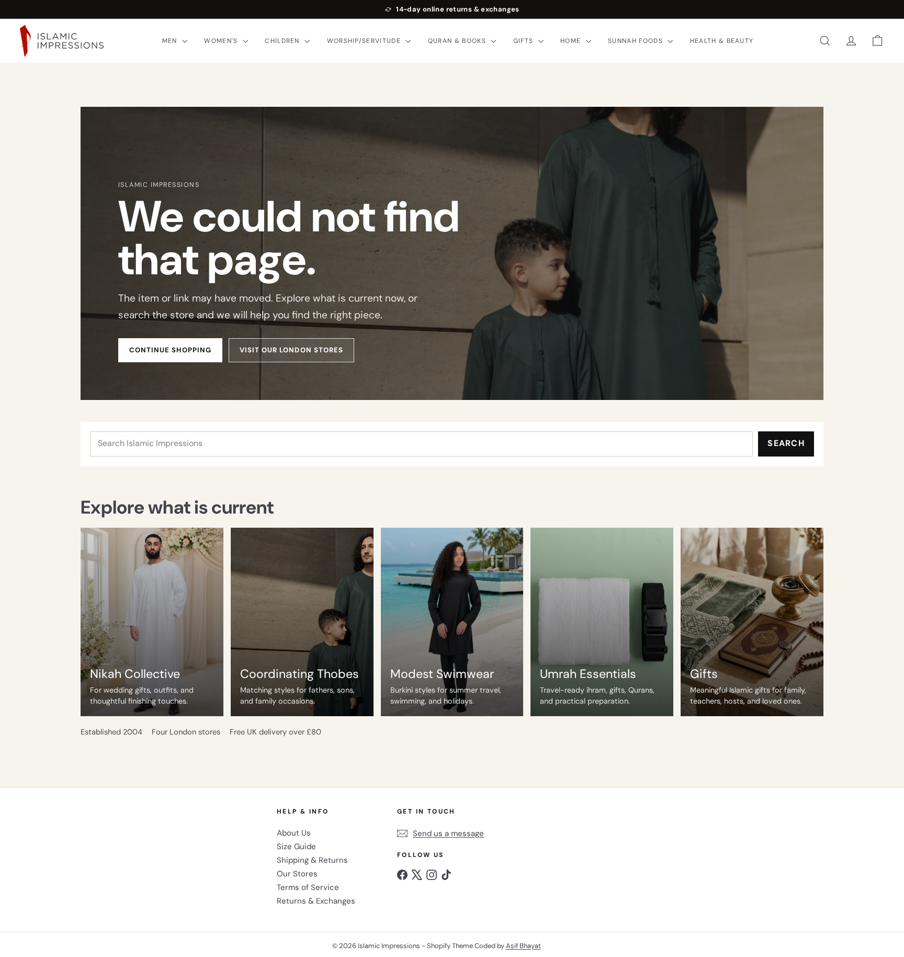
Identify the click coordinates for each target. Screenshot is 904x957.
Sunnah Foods (636, 41)
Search (786, 443)
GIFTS (524, 41)
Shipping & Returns (312, 860)
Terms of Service (308, 887)
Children (283, 41)
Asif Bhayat (523, 945)
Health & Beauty (722, 41)
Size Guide (296, 846)
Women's (222, 41)
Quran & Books (458, 41)
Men (170, 41)
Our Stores (297, 874)
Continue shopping (170, 350)
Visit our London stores (291, 350)
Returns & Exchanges (316, 901)
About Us (294, 833)
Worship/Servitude (365, 41)
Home (571, 41)
